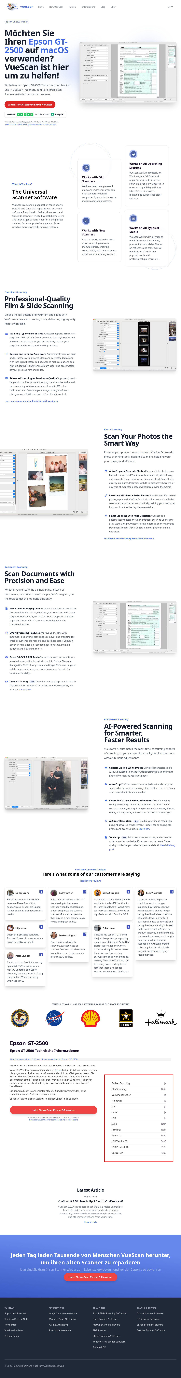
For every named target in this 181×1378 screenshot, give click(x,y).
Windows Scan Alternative (62, 1319)
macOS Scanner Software (106, 1324)
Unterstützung (88, 7)
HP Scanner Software (148, 1319)
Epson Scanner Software (150, 1324)
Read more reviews (90, 880)
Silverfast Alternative (60, 1330)
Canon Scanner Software (150, 1313)
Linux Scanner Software (105, 1319)
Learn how (25, 689)
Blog (103, 7)
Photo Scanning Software (106, 1336)
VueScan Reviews (14, 1330)
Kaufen (72, 7)
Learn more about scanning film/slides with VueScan (31, 401)
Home (41, 7)
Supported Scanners (15, 1313)
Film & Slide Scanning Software (109, 1313)
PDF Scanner (99, 1330)
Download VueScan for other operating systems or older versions (30, 124)
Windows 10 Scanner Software (109, 1341)
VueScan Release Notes (17, 1319)
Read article (90, 1222)
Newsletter (10, 1324)
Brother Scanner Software (151, 1330)
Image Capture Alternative (63, 1313)
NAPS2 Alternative (58, 1324)
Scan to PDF (99, 1347)
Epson (58, 1070)
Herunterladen (56, 7)
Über (113, 7)
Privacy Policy (12, 1336)
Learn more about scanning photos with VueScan (129, 538)
